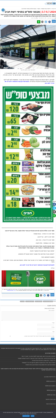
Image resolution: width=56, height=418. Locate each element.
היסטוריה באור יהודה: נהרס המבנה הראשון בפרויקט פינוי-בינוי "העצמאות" (38, 362)
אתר (53, 331)
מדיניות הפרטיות (26, 415)
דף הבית (54, 8)
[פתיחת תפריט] (54, 3)
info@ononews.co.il (11, 290)
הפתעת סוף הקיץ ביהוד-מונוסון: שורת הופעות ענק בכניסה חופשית (40, 364)
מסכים (32, 415)
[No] (54, 414)
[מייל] (54, 212)
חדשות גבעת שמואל (46, 8)
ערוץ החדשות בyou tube (49, 376)
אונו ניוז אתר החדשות (50, 399)
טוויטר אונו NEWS (51, 394)
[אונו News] (50, 3)
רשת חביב (22, 301)
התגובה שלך (51, 310)
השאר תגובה (33, 18)
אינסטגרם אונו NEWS (50, 385)
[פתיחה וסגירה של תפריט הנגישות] (3, 10)
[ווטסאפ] (54, 215)
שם (53, 322)
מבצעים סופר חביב (39, 301)
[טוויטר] (54, 208)
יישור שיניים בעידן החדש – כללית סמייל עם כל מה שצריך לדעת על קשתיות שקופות (36, 358)
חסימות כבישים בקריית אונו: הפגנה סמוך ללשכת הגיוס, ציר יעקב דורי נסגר (38, 356)
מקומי (38, 8)
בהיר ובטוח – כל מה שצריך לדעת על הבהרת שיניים (43, 360)
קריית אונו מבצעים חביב (30, 301)
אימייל (53, 327)
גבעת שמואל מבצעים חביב (48, 301)
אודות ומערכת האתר (50, 403)
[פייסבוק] (54, 204)
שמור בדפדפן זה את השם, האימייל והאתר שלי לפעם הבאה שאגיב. (39, 336)
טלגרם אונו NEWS (51, 390)
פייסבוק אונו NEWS (50, 381)
